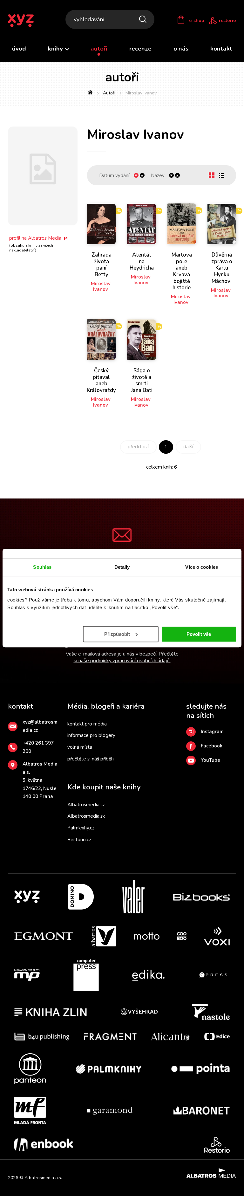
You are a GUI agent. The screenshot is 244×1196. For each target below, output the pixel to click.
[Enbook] (43, 1145)
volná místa (79, 747)
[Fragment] (110, 1036)
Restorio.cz (79, 839)
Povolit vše (198, 634)
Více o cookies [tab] (201, 567)
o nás (180, 49)
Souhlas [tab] (42, 567)
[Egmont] (43, 936)
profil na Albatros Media (35, 238)
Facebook (211, 746)
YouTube (210, 760)
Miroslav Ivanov (101, 286)
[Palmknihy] (109, 1068)
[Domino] (81, 897)
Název (158, 175)
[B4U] (42, 1036)
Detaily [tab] (122, 567)
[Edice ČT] (217, 1036)
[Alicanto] (170, 1036)
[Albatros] (104, 936)
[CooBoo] (182, 936)
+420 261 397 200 (38, 747)
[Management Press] (27, 975)
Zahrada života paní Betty (102, 265)
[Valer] (133, 897)
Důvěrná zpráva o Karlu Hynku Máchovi (221, 268)
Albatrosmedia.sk (86, 816)
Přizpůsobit (117, 634)
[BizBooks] (201, 897)
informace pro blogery (91, 735)
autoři (99, 49)
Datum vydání (114, 175)
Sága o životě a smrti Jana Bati (141, 381)
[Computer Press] (86, 975)
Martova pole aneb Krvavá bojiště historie (182, 271)
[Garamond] (110, 1110)
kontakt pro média (87, 724)
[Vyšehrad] (139, 1012)
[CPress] (214, 975)
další (188, 446)
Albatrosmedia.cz (86, 804)
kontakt (221, 49)
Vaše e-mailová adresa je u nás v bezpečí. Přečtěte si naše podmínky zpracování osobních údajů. (122, 657)
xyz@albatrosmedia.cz (40, 726)
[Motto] (147, 936)
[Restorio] (217, 1145)
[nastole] (211, 1012)
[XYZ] (27, 897)
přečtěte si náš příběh (90, 759)
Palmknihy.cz (80, 828)
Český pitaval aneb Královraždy (101, 381)
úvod (19, 49)
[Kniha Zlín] (50, 1012)
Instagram (212, 731)
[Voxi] (217, 936)
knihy (56, 49)
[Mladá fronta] (30, 1110)
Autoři (109, 93)
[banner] (25, 20)
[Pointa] (200, 1068)
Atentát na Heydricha (142, 262)
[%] (101, 224)
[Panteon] (30, 1068)
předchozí (138, 446)
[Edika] (148, 975)
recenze (140, 49)
